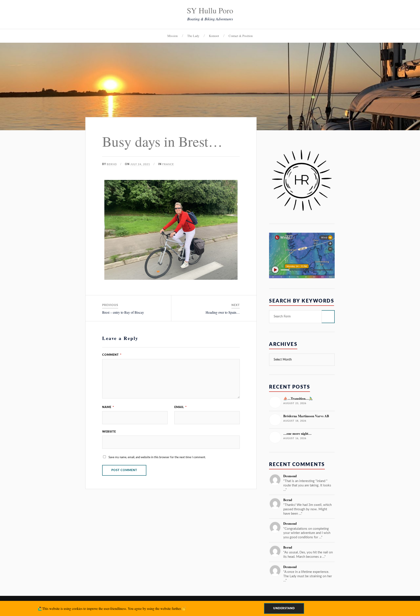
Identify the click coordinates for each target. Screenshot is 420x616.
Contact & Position (241, 36)
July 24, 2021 (140, 164)
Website (109, 431)
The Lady (193, 36)
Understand (284, 608)
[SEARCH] (328, 316)
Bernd (112, 164)
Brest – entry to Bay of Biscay (123, 312)
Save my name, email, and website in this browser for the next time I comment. (157, 457)
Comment (112, 355)
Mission (172, 36)
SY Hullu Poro (210, 10)
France (168, 164)
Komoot (214, 36)
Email (180, 407)
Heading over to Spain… (223, 312)
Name (108, 407)
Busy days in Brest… (162, 141)
